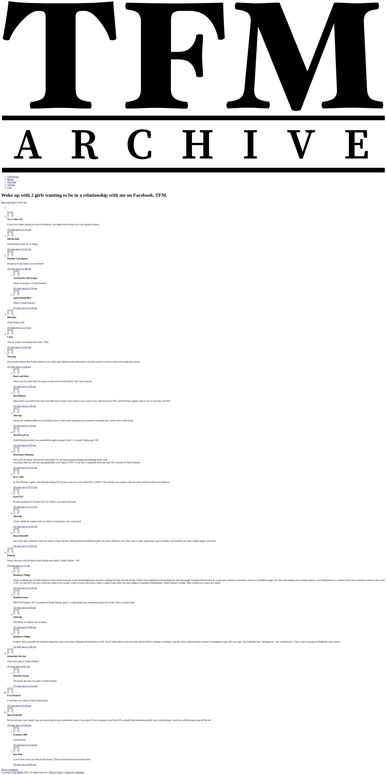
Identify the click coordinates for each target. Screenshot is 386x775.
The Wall (11, 182)
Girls (9, 187)
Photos (10, 179)
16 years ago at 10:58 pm (19, 725)
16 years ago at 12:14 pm (25, 686)
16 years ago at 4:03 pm (24, 607)
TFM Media (17, 772)
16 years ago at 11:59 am (25, 588)
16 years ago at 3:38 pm (24, 647)
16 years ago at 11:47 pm (19, 249)
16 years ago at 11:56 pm (25, 288)
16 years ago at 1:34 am (24, 425)
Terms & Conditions (74, 772)
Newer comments (9, 769)
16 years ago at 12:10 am (25, 745)
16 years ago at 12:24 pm (25, 526)
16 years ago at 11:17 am (25, 507)
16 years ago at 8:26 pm (24, 764)
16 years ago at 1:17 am (18, 565)
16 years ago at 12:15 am (19, 327)
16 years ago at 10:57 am (25, 487)
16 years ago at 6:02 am (18, 666)
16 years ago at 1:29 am (24, 406)
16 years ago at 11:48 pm (19, 268)
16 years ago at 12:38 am (19, 347)
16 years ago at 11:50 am (25, 308)
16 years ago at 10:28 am (19, 705)
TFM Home (13, 176)
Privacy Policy (56, 772)
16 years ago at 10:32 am (25, 467)
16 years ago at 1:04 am (24, 386)
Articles (11, 185)
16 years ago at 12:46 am (19, 367)
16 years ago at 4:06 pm (24, 627)
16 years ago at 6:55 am (24, 445)
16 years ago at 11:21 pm (19, 229)
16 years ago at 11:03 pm (25, 546)
